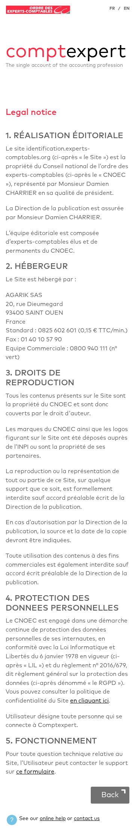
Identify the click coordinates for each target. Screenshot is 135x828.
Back (110, 795)
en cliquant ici (89, 701)
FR (112, 8)
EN (126, 8)
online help (53, 818)
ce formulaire (35, 772)
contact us (87, 818)
